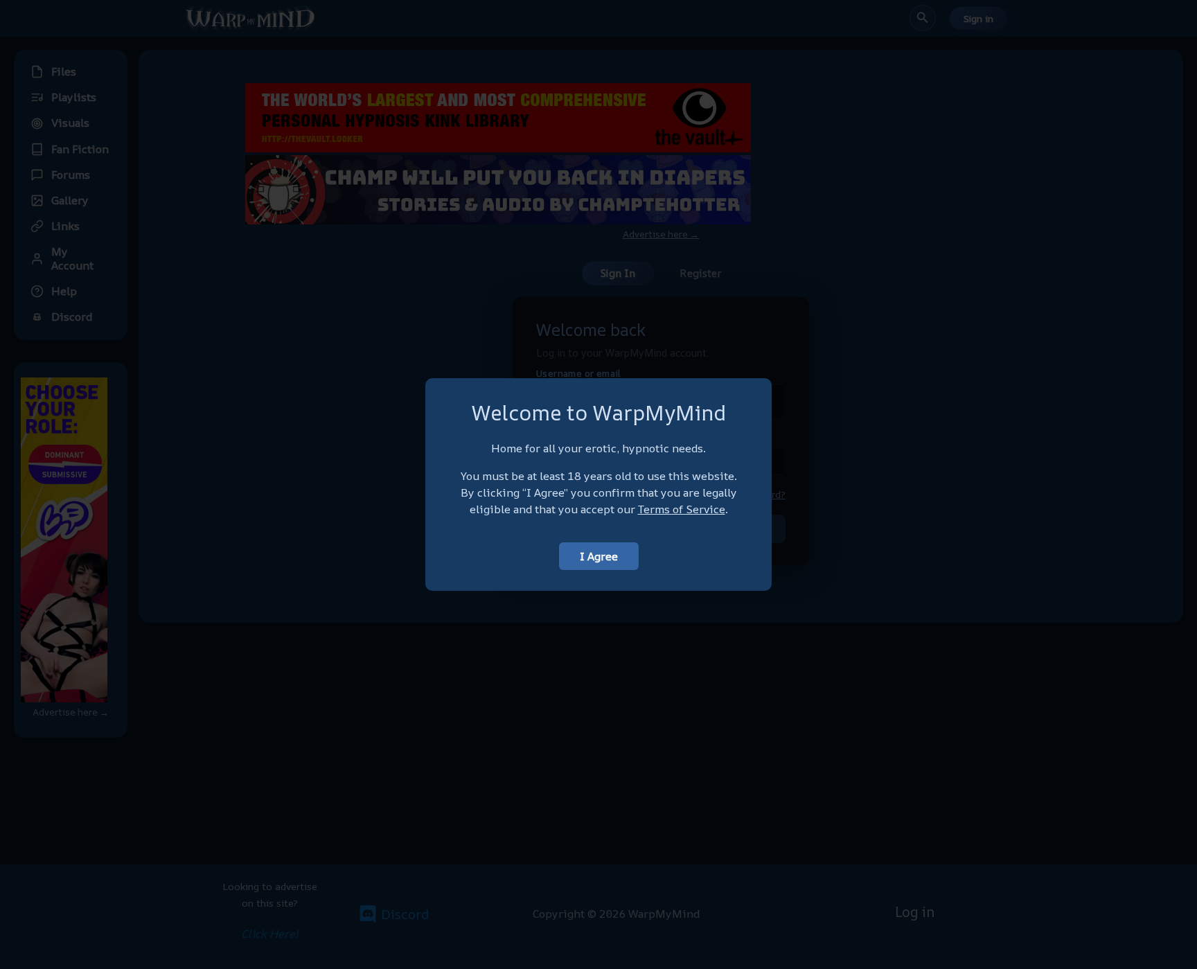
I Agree (599, 556)
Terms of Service (681, 509)
